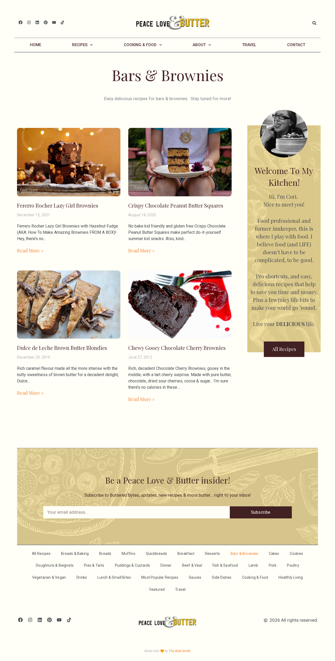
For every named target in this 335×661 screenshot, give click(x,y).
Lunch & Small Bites (114, 577)
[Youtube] (54, 22)
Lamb (253, 565)
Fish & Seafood (225, 565)
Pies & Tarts (94, 565)
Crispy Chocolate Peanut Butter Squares (175, 205)
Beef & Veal (192, 565)
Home (35, 44)
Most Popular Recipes (159, 577)
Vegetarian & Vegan (49, 577)
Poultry (293, 565)
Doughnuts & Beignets (55, 565)
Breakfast (185, 553)
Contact (296, 44)
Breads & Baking (75, 553)
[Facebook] (20, 22)
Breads (105, 553)
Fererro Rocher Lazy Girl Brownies (57, 205)
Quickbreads (156, 553)
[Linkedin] (37, 22)
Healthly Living (290, 577)
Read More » (30, 250)
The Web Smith (180, 651)
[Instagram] (28, 22)
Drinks (81, 577)
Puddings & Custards (132, 565)
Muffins (128, 553)
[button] (314, 23)
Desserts (212, 553)
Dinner (165, 565)
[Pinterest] (45, 22)
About (199, 44)
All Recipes (41, 553)
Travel (249, 44)
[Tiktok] (62, 22)
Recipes (79, 44)
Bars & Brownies (244, 553)
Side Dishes (221, 577)
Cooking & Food (140, 44)
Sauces (195, 577)
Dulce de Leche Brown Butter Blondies (62, 347)
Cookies (296, 553)
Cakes (274, 553)
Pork (273, 565)
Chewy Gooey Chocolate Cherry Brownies (177, 347)
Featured (157, 589)
